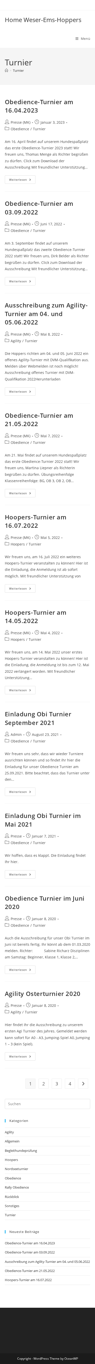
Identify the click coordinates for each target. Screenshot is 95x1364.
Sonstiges (12, 1206)
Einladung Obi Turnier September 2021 (38, 718)
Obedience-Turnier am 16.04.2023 (30, 1243)
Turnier (18, 70)
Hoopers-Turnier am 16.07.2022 (36, 521)
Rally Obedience (17, 1187)
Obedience (20, 128)
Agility (16, 340)
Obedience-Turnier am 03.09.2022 (30, 1252)
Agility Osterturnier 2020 (43, 993)
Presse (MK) (20, 122)
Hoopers (18, 544)
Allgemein (12, 1141)
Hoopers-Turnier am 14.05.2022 (36, 616)
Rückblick (12, 1196)
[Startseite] (6, 70)
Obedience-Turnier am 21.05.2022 (30, 1270)
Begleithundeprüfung (21, 1150)
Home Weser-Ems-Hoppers (43, 19)
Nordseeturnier (16, 1169)
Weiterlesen (22, 180)
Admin (16, 734)
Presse (16, 836)
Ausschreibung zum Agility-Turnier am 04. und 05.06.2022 (46, 313)
